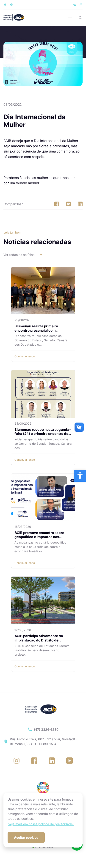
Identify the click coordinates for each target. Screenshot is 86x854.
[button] (80, 476)
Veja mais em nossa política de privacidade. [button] (41, 824)
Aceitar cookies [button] (26, 837)
